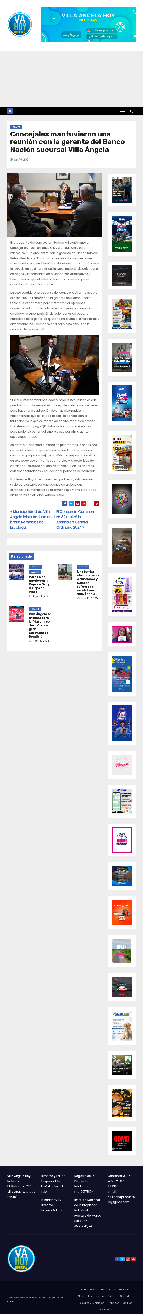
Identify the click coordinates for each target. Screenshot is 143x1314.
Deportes (35, 566)
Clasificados (105, 1309)
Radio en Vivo (89, 1289)
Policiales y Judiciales (91, 1303)
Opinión (127, 1303)
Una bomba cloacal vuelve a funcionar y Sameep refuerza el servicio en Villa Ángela (88, 583)
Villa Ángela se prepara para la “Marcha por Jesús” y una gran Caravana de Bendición (40, 625)
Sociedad (126, 1296)
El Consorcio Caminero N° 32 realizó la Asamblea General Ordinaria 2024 (75, 519)
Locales (16, 127)
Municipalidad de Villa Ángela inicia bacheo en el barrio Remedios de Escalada (32, 519)
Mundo (100, 1296)
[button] (131, 111)
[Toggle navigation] (122, 111)
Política (112, 1296)
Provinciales (121, 1289)
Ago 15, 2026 (41, 641)
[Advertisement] (71, 79)
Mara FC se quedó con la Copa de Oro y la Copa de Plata (39, 584)
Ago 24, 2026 (41, 596)
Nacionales (85, 1296)
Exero (10, 1301)
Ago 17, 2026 (89, 598)
